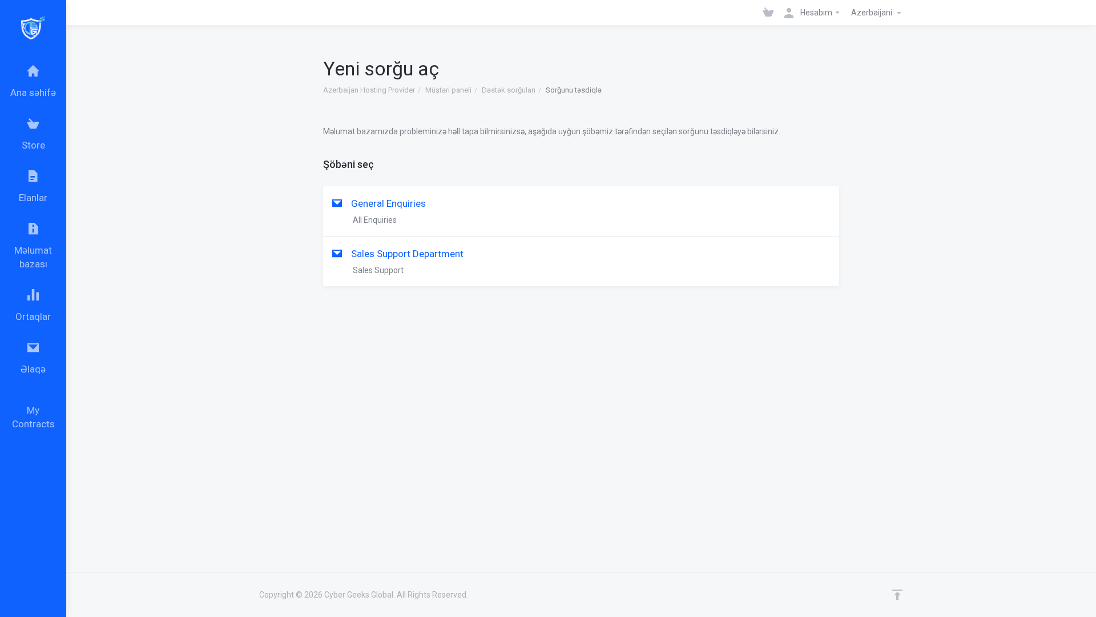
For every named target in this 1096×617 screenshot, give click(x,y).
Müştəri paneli (448, 90)
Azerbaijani (872, 12)
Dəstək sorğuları (508, 90)
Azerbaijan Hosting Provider (369, 90)
